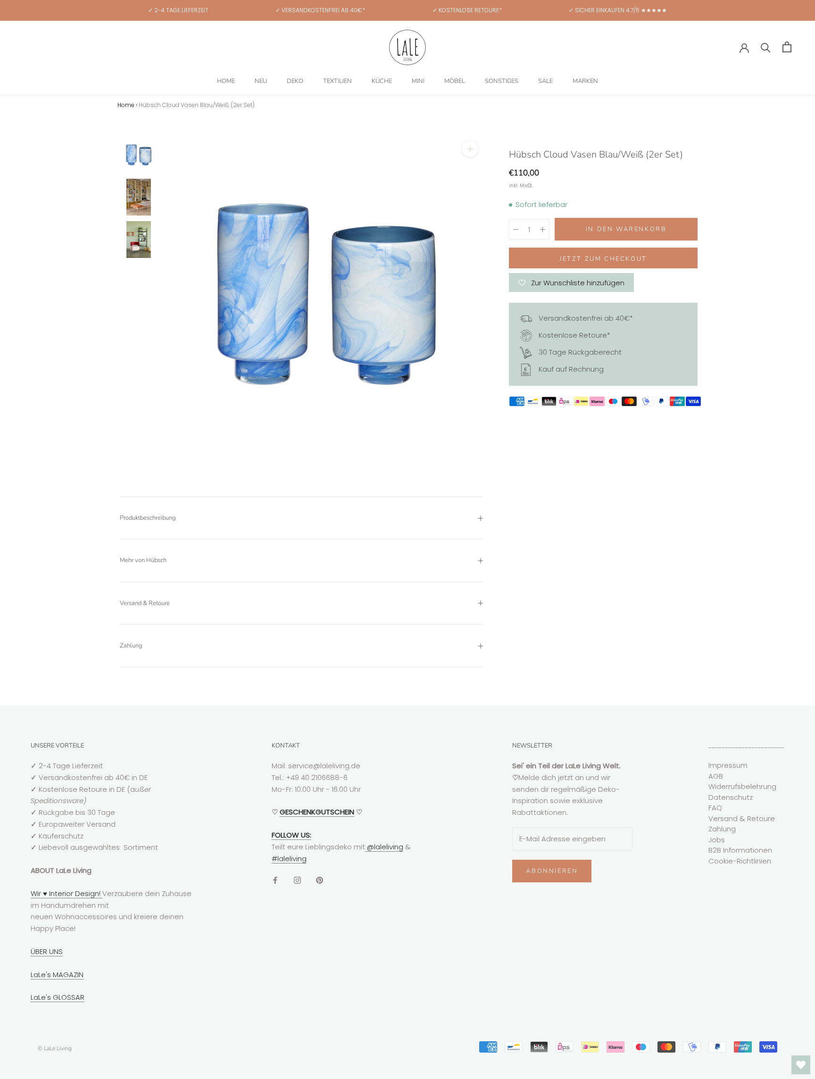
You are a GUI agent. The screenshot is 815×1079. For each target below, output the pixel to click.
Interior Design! (74, 893)
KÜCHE (382, 81)
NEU (261, 81)
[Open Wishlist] (800, 1064)
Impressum (728, 765)
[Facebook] (275, 880)
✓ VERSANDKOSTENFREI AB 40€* (320, 10)
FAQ (715, 808)
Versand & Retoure (145, 603)
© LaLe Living (55, 1048)
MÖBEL (454, 81)
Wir (37, 893)
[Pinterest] (319, 880)
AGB (715, 776)
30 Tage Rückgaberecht (579, 352)
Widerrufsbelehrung (742, 786)
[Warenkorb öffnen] (786, 47)
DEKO (295, 81)
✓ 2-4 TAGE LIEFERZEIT (178, 10)
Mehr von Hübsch (143, 560)
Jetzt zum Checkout (603, 259)
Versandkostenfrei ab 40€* (585, 318)
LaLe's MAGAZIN (57, 974)
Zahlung (131, 645)
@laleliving (384, 847)
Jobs (716, 840)
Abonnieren (552, 871)
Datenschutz (730, 797)
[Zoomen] (470, 149)
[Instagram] (297, 880)
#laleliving (289, 858)
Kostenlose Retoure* (573, 335)
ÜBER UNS (47, 951)
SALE (545, 81)
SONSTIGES (501, 81)
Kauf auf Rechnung (570, 369)
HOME (226, 81)
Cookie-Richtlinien (739, 861)
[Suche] (766, 47)
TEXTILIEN (337, 81)
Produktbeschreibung (148, 518)
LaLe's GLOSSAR (57, 997)
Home (125, 105)
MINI (418, 81)
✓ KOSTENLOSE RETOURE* (467, 10)
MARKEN (585, 81)
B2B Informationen (740, 850)
